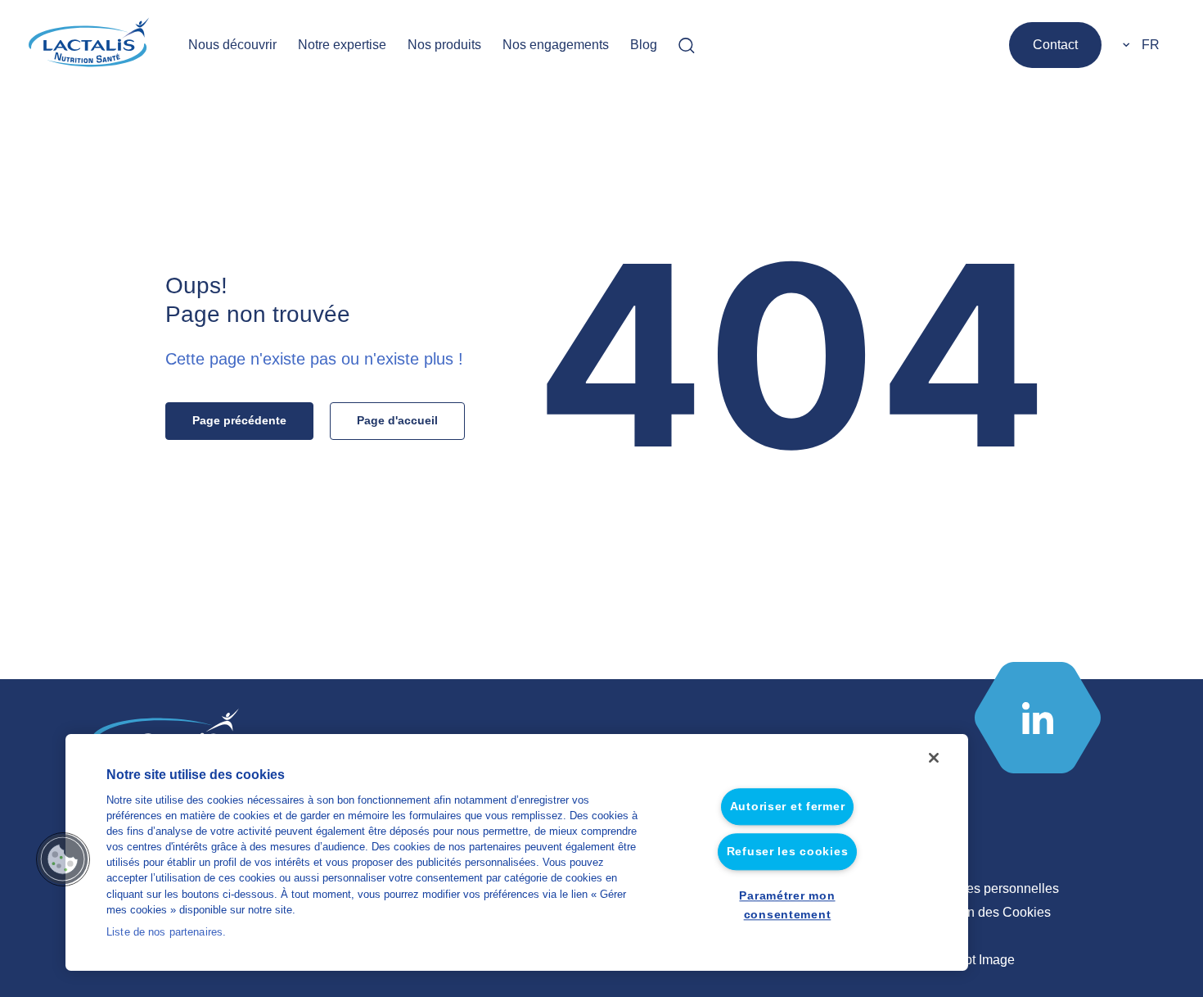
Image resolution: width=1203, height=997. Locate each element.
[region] (516, 852)
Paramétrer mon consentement (787, 905)
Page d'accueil (397, 420)
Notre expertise (342, 45)
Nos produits (444, 45)
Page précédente (239, 420)
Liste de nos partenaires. (166, 932)
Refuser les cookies (788, 851)
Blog (643, 45)
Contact (1055, 45)
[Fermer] (934, 758)
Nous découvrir (232, 45)
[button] (63, 859)
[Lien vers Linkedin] (1038, 717)
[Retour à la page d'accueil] (90, 45)
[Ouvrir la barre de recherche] (686, 45)
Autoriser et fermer (787, 806)
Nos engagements (555, 45)
